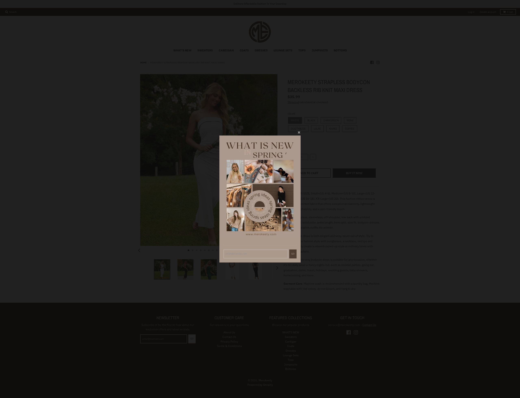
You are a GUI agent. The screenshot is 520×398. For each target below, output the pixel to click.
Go (293, 253)
